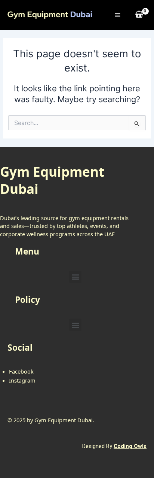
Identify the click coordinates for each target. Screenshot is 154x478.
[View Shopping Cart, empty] (139, 15)
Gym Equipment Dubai (52, 180)
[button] (75, 277)
